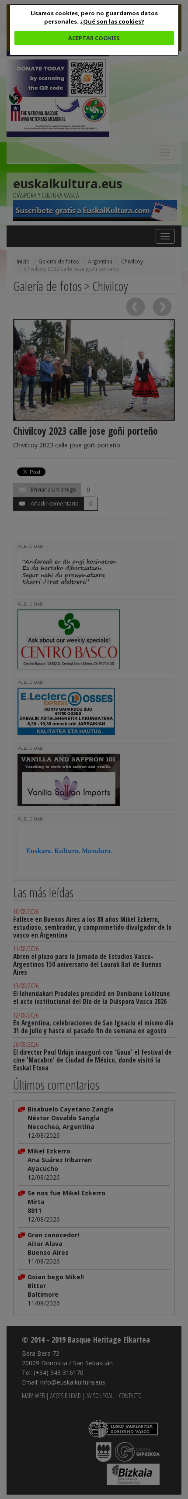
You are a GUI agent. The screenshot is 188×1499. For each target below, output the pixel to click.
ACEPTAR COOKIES (94, 38)
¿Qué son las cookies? (112, 21)
